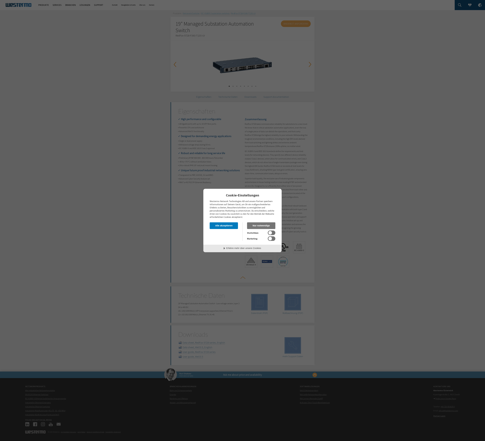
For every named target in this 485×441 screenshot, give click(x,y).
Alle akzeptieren (224, 225)
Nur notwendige (261, 225)
